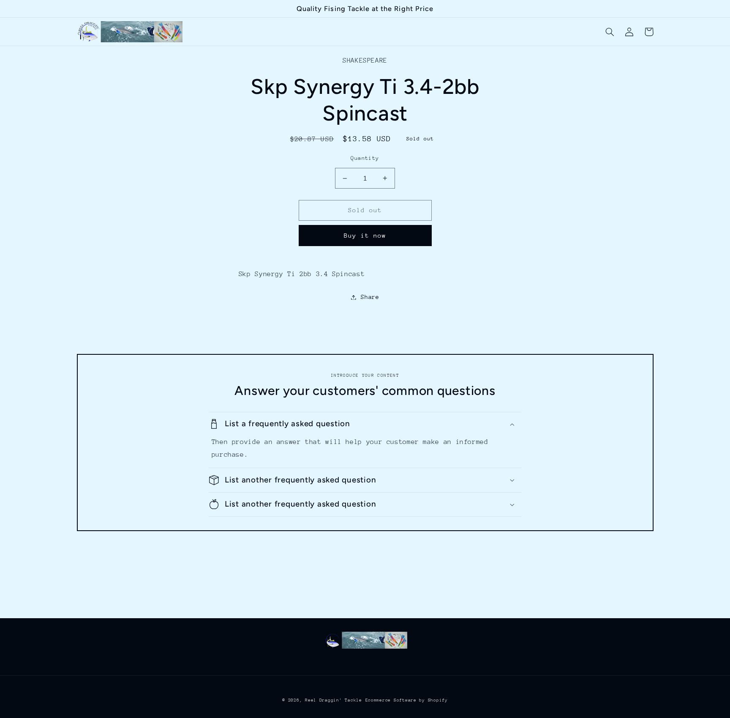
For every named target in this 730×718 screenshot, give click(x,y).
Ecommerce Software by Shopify (406, 700)
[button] (610, 31)
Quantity (365, 158)
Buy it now (365, 235)
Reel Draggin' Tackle (333, 700)
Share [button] (370, 296)
